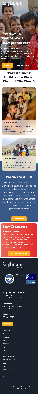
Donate (7, 324)
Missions (5, 344)
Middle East (7, 370)
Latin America (7, 363)
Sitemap (17, 388)
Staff (4, 347)
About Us (6, 331)
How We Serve (8, 356)
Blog (4, 334)
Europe (5, 366)
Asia (3, 376)
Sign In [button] (23, 388)
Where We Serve (9, 360)
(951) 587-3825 (8, 317)
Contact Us (6, 337)
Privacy (5, 350)
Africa (4, 373)
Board (4, 340)
